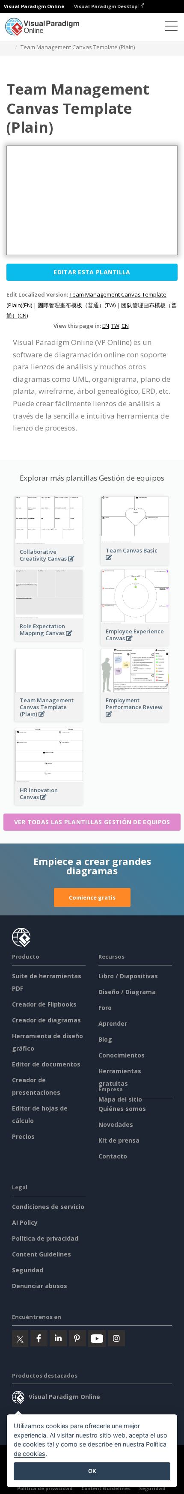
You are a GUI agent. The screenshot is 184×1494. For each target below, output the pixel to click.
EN (105, 326)
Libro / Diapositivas (128, 976)
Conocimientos (121, 1055)
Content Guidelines (41, 1254)
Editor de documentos (46, 1064)
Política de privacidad (45, 1238)
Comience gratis (92, 897)
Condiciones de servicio (48, 1207)
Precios (23, 1136)
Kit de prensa (118, 1140)
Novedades (115, 1124)
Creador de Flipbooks (44, 1004)
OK (92, 1470)
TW (115, 326)
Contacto (112, 1156)
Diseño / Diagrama (127, 992)
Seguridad (27, 1270)
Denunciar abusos (39, 1286)
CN (125, 326)
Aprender (112, 1023)
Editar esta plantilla (91, 272)
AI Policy (25, 1222)
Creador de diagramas (46, 1020)
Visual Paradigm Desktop (106, 6)
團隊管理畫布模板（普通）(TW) (77, 305)
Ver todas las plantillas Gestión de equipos (92, 822)
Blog (105, 1039)
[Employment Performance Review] (135, 719)
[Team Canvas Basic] (135, 562)
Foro (105, 1008)
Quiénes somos (122, 1109)
